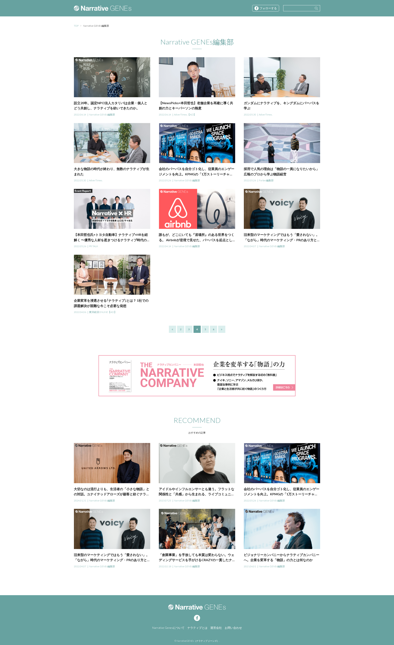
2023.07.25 (165, 500)
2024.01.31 (80, 500)
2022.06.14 (80, 114)
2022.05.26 (165, 180)
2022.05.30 (250, 114)
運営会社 (216, 627)
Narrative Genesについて (168, 627)
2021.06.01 (250, 566)
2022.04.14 (165, 246)
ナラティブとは (197, 627)
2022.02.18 (165, 566)
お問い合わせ (233, 627)
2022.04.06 (80, 312)
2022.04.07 (250, 246)
